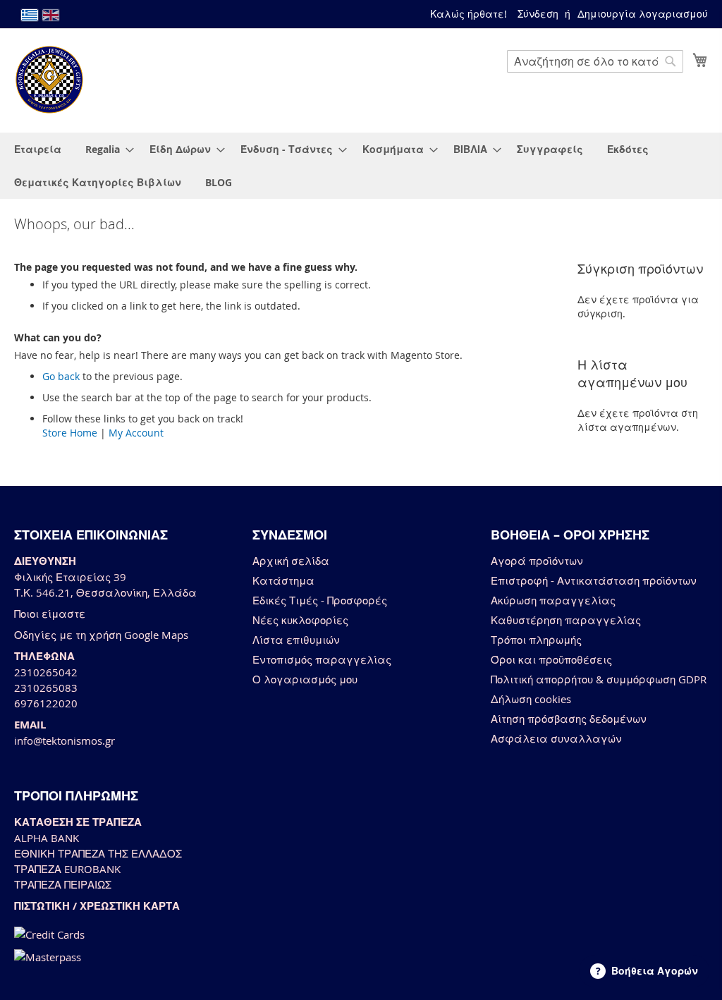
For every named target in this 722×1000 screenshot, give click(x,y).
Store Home (69, 432)
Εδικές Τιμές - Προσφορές (319, 600)
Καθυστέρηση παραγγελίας (566, 620)
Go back (61, 376)
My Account (136, 432)
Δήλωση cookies (531, 699)
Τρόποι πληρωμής (536, 640)
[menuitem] (38, 149)
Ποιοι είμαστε (49, 613)
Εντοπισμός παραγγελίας (321, 659)
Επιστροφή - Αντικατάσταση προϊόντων (594, 580)
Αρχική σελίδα (290, 561)
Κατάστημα (283, 580)
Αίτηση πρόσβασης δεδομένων (569, 719)
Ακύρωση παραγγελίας (553, 600)
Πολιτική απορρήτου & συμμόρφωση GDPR (598, 679)
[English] (50, 15)
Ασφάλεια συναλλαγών (556, 738)
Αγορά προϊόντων (537, 561)
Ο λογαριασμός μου (304, 679)
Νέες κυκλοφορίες (300, 620)
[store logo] (49, 79)
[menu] (361, 166)
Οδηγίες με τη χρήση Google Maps (101, 635)
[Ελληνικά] (29, 15)
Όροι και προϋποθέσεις (551, 659)
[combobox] (595, 61)
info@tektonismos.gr (64, 740)
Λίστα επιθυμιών (296, 640)
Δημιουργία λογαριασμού (642, 13)
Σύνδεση (538, 13)
